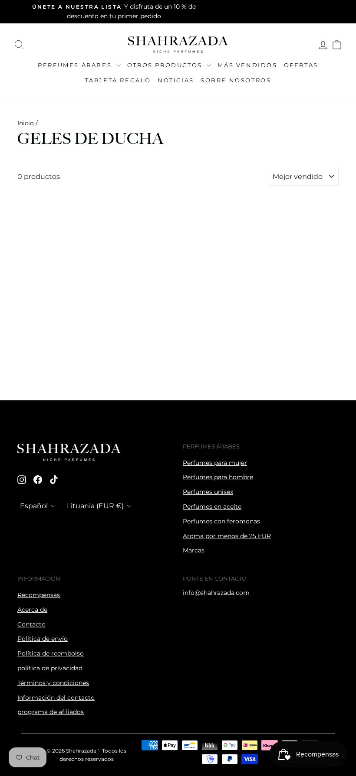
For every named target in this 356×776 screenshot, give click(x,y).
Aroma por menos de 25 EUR (227, 536)
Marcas (193, 550)
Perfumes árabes (76, 65)
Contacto (31, 624)
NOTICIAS (176, 80)
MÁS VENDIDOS (247, 65)
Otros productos (166, 65)
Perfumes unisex (208, 492)
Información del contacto (56, 697)
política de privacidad (49, 668)
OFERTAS (301, 65)
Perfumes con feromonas (221, 521)
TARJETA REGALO (118, 80)
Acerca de (32, 610)
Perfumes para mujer (215, 463)
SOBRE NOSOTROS (236, 80)
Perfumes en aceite (212, 506)
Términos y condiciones (53, 683)
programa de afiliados (50, 712)
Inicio (25, 123)
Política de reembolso (50, 653)
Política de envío (42, 639)
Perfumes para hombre (218, 477)
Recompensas (38, 595)
